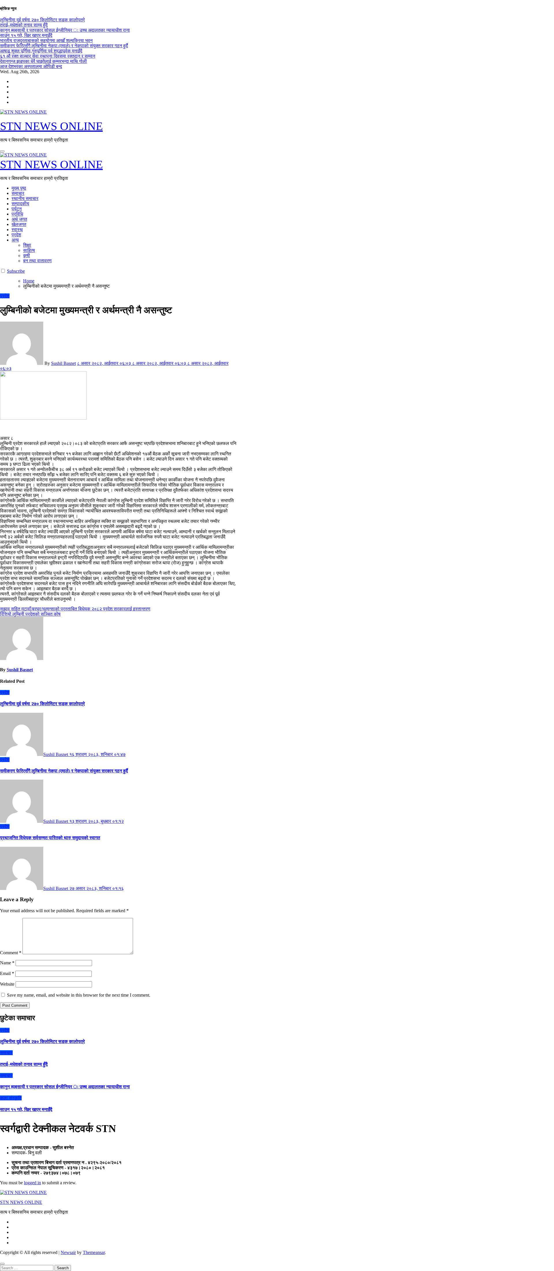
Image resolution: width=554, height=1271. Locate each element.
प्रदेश (16, 234)
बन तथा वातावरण (37, 260)
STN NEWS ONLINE (51, 126)
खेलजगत (19, 224)
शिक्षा (27, 245)
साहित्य (29, 250)
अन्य (15, 239)
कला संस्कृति (11, 1097)
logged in (32, 1182)
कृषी (26, 255)
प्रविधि (17, 214)
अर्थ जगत (19, 219)
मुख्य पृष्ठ (19, 188)
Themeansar (94, 1252)
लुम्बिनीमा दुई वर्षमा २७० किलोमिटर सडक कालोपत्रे (42, 703)
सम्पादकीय (20, 203)
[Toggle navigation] (2, 151)
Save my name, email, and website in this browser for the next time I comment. (78, 995)
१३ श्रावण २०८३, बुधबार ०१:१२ (96, 821)
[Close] (2, 1264)
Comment (10, 952)
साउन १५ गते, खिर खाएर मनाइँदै (26, 1109)
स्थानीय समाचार (25, 198)
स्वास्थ (17, 229)
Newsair (68, 1252)
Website (7, 984)
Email (7, 973)
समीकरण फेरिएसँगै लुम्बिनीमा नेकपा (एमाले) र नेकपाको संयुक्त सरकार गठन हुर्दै (64, 770)
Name (7, 962)
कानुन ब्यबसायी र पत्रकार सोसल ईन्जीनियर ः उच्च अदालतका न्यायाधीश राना (65, 1086)
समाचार (18, 193)
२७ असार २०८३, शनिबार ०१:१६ (96, 888)
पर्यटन (17, 208)
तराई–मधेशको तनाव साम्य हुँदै (24, 1064)
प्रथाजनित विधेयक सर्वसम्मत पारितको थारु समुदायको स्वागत (50, 837)
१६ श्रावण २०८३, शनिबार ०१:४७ (97, 754)
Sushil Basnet (63, 363)
